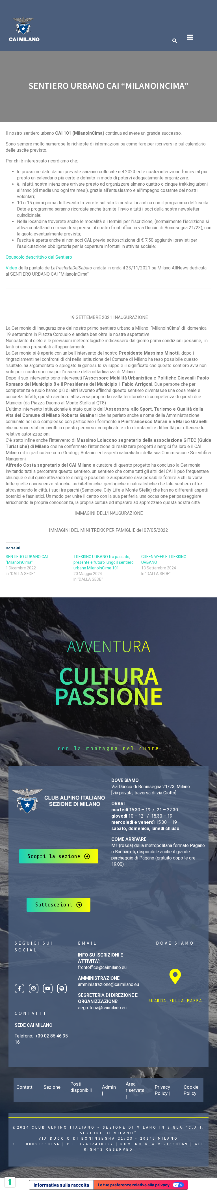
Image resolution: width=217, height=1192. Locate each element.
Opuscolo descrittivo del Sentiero (39, 257)
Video (11, 268)
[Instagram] (33, 988)
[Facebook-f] (19, 988)
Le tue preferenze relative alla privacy (134, 1184)
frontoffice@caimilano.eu (102, 967)
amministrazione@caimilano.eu (108, 984)
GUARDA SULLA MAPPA (175, 1000)
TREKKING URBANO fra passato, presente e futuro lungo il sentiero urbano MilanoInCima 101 (103, 562)
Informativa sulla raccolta (61, 1185)
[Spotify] (62, 988)
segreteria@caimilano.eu (102, 1007)
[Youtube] (48, 988)
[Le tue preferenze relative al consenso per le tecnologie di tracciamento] (10, 1182)
